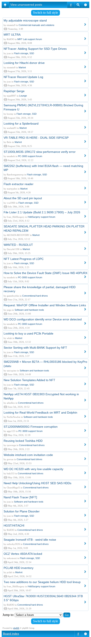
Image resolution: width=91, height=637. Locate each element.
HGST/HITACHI (14, 525)
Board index (11, 633)
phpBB (16, 628)
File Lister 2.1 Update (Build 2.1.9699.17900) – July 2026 (42, 212)
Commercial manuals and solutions (36, 25)
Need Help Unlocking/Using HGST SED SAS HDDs (37, 483)
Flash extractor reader (18, 184)
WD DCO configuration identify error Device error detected (43, 319)
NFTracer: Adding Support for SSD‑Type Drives (35, 48)
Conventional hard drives (35, 295)
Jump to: (8, 615)
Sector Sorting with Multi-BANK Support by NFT (35, 347)
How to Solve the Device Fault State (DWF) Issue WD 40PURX (45, 273)
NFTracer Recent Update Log (23, 77)
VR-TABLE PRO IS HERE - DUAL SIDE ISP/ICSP (36, 137)
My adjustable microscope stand (25, 20)
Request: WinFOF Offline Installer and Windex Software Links (45, 305)
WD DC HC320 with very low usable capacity (33, 469)
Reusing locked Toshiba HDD (23, 440)
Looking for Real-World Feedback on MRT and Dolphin (40, 412)
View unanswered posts (26, 4)
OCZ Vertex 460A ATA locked (23, 553)
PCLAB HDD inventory (18, 568)
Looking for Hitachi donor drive (24, 63)
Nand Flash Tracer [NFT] (20, 497)
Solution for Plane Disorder (22, 511)
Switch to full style (45, 12)
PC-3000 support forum (30, 156)
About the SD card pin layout (23, 198)
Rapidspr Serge (14, 91)
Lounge (23, 95)
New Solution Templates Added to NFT (29, 380)
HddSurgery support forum (41, 217)
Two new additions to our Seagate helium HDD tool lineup (42, 582)
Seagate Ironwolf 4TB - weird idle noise (30, 539)
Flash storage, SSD (24, 53)
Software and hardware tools (29, 310)
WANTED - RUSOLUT (18, 244)
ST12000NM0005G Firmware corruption (31, 426)
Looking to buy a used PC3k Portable (28, 333)
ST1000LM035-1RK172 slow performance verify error (40, 151)
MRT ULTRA (12, 34)
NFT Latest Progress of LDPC (24, 259)
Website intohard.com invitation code (28, 455)
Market (22, 67)
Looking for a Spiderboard (21, 123)
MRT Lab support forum (29, 39)
